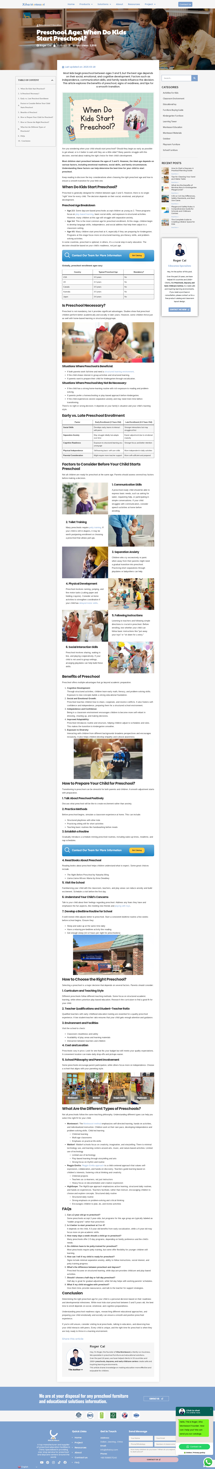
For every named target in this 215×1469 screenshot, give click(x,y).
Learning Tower (170, 121)
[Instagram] (53, 1462)
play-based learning (84, 214)
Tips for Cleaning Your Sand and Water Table (183, 178)
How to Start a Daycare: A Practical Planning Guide (182, 169)
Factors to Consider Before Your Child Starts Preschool (35, 105)
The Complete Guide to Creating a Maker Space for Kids (183, 221)
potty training (95, 527)
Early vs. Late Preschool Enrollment (34, 99)
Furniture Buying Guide (173, 110)
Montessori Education (50, 25)
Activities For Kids (170, 93)
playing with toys (122, 906)
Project (149, 4)
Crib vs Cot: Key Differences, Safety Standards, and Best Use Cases (183, 198)
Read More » (175, 174)
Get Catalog (137, 255)
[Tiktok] (59, 1462)
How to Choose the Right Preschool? (35, 122)
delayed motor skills (88, 603)
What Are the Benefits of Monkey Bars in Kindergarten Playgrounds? (184, 187)
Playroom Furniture (171, 144)
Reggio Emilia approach (93, 1165)
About (119, 4)
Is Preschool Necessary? (30, 94)
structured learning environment (119, 371)
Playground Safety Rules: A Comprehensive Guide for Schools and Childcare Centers (182, 210)
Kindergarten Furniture (173, 116)
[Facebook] (65, 1462)
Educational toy (169, 104)
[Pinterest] (47, 1462)
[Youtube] (41, 1462)
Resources (134, 4)
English (24, 1467)
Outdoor (166, 139)
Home (71, 4)
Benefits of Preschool (29, 112)
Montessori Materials (172, 133)
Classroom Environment (173, 98)
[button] (52, 80)
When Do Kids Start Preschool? (33, 89)
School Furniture (170, 150)
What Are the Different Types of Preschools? (33, 129)
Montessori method (92, 1123)
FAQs (23, 136)
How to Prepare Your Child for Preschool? (37, 117)
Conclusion (26, 141)
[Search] (194, 78)
